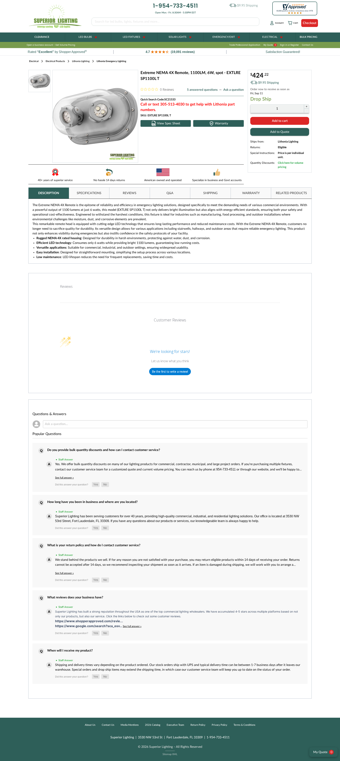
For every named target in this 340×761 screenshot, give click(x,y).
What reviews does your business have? (75, 597)
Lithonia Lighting (81, 61)
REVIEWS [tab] (129, 193)
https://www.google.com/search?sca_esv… (89, 626)
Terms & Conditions (244, 725)
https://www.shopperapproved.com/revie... (89, 621)
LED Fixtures (131, 37)
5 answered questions (202, 89)
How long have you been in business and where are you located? (92, 502)
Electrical (269, 37)
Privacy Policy (219, 725)
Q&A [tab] (169, 193)
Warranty (221, 123)
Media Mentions (130, 725)
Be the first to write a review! (170, 371)
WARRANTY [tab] (251, 193)
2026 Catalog (152, 725)
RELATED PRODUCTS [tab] (291, 193)
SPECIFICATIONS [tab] (89, 193)
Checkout (309, 23)
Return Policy (197, 725)
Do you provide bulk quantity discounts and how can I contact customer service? (103, 450)
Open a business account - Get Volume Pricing (51, 45)
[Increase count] (306, 106)
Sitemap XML (170, 754)
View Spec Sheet (168, 123)
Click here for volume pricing (290, 165)
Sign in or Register (289, 45)
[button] (170, 52)
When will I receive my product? (70, 650)
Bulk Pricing (308, 37)
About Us (90, 725)
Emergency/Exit (224, 37)
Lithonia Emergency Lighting (111, 61)
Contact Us (307, 45)
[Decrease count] (306, 111)
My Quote (269, 45)
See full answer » (64, 477)
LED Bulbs (85, 37)
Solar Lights (177, 37)
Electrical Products (55, 61)
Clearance (41, 37)
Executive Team (175, 725)
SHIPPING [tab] (210, 193)
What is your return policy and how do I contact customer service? (93, 545)
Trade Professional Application (244, 45)
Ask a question (233, 89)
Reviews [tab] (66, 286)
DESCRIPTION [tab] (48, 193)
